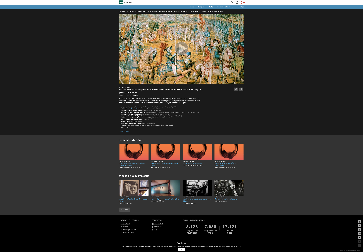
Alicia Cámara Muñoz (134, 109)
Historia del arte (124, 131)
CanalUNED (122, 11)
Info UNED (158, 226)
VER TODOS (124, 209)
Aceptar (181, 249)
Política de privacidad (128, 229)
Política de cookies (127, 232)
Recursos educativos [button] (225, 6)
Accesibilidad (125, 224)
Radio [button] (211, 6)
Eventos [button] (241, 6)
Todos (131, 11)
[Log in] (237, 2)
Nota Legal (124, 226)
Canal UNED (158, 224)
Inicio (192, 6)
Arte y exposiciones (141, 11)
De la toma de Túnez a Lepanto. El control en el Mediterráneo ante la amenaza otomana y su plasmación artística (186, 11)
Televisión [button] (201, 6)
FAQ (155, 229)
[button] (243, 154)
